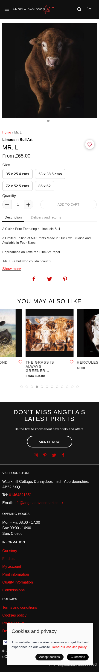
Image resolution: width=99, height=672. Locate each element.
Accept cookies (49, 657)
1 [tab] (49, 122)
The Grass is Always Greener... (40, 366)
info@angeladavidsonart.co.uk (38, 503)
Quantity (9, 196)
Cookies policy (14, 615)
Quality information (17, 582)
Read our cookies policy (69, 647)
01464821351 (20, 495)
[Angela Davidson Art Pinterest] (45, 455)
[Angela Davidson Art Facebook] (63, 455)
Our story (9, 551)
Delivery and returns (46, 217)
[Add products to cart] (89, 9)
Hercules (88, 362)
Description (13, 217)
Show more (11, 269)
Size (6, 165)
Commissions (13, 590)
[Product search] (79, 9)
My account (11, 567)
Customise (78, 657)
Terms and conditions (19, 607)
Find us (8, 559)
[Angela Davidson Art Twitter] (54, 455)
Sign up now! (49, 442)
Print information (15, 574)
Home (6, 132)
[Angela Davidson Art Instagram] (35, 455)
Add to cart (68, 204)
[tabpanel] (49, 70)
